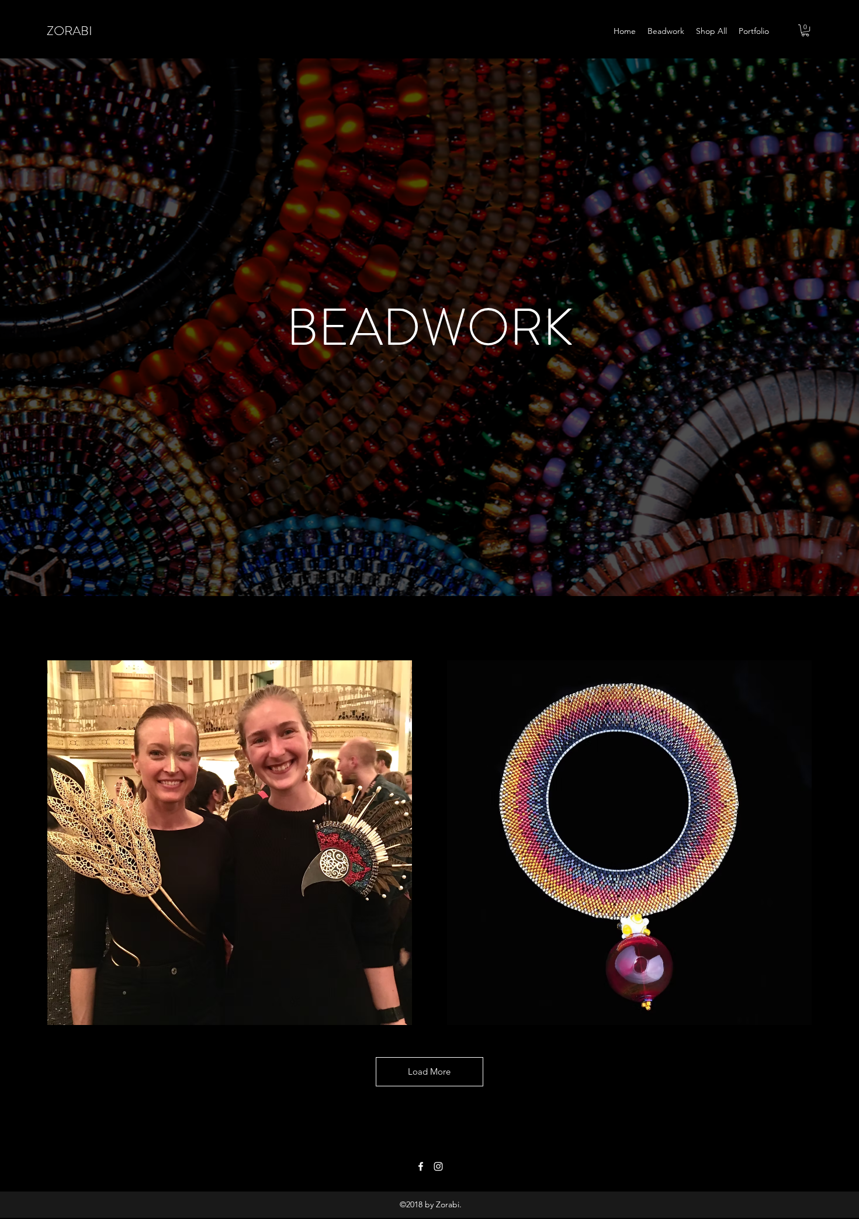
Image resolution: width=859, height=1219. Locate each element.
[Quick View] (229, 842)
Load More (429, 1071)
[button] (805, 30)
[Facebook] (421, 1166)
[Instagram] (438, 1166)
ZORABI (69, 31)
